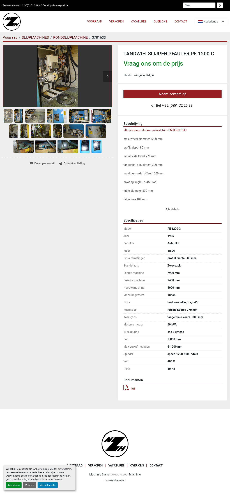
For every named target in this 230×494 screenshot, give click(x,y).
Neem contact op (172, 94)
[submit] (220, 5)
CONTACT (180, 21)
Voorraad (94, 21)
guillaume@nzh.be (59, 5)
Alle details (173, 209)
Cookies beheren (115, 480)
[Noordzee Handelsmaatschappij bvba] (115, 443)
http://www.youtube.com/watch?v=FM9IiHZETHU (155, 130)
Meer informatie (48, 485)
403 (133, 388)
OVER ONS (160, 21)
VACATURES (138, 21)
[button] (95, 21)
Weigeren (29, 485)
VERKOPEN (116, 21)
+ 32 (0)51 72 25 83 (30, 5)
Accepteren (14, 485)
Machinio (135, 474)
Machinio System (100, 474)
